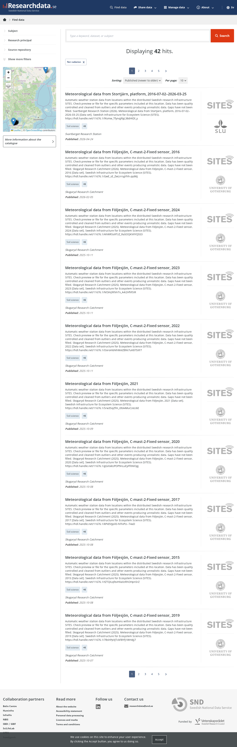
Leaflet (17, 130)
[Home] (7, 20)
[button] (13, 121)
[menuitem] (118, 7)
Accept (159, 739)
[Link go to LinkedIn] (98, 706)
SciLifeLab (8, 728)
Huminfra (8, 710)
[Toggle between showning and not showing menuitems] (155, 7)
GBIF (13, 724)
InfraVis (7, 715)
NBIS (5, 719)
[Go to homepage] (29, 7)
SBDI (5, 724)
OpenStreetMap (34, 130)
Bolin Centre (10, 706)
